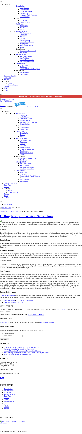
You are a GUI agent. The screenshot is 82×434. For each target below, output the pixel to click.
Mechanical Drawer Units (28, 51)
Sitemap (6, 408)
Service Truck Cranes (27, 42)
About (10, 83)
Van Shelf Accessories (27, 60)
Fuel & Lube (20, 24)
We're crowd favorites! (47, 322)
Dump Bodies (24, 8)
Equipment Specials (10, 76)
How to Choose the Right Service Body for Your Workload (22, 351)
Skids (22, 29)
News (6, 88)
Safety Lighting (25, 40)
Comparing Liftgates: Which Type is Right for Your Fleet (22, 347)
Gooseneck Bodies (26, 11)
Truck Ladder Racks (26, 45)
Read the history (61, 309)
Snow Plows (24, 74)
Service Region (13, 85)
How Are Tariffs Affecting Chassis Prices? (17, 354)
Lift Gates (23, 38)
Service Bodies (25, 17)
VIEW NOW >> (58, 96)
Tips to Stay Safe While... (25, 300)
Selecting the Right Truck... (13, 302)
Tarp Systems (24, 44)
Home (2, 211)
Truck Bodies (20, 6)
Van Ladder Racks (26, 56)
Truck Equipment (21, 31)
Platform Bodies (25, 13)
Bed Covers (24, 65)
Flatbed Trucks (24, 9)
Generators (23, 35)
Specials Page (33, 96)
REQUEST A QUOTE (36, 315)
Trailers (22, 27)
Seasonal (4, 300)
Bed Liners (23, 67)
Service (6, 79)
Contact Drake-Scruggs (7, 295)
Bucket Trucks (24, 20)
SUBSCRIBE (4, 339)
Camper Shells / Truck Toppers (30, 69)
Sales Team (7, 78)
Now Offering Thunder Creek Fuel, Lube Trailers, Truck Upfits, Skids (26, 353)
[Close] (1, 94)
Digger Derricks (25, 22)
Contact (6, 90)
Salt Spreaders (24, 72)
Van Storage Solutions (27, 61)
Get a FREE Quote (6, 101)
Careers (6, 87)
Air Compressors (25, 33)
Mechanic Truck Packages (28, 15)
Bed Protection (20, 63)
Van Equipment (21, 54)
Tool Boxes (23, 52)
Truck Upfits (24, 26)
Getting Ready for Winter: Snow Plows (26, 216)
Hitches (22, 36)
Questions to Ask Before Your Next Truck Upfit (19, 349)
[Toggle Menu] (1, 1)
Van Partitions (24, 58)
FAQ (5, 403)
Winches (22, 47)
